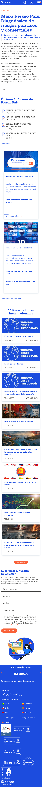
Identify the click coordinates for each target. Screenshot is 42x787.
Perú (6, 712)
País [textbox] (3, 90)
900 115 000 (24, 2)
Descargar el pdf (13, 216)
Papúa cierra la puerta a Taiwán (18, 422)
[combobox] (21, 89)
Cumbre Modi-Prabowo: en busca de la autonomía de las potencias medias (20, 452)
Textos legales (10, 718)
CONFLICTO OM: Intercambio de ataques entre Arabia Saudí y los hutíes (19, 545)
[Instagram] (20, 694)
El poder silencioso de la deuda (18, 336)
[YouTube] (16, 694)
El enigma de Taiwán (13, 364)
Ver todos (6, 144)
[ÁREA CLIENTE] (39, 2)
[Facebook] (11, 694)
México (27, 708)
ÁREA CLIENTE (31, 2)
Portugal (28, 712)
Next (41, 673)
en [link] (7, 723)
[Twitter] (3, 694)
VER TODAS (21, 562)
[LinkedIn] (7, 694)
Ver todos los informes (11, 299)
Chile (7, 708)
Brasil (7, 704)
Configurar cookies (28, 718)
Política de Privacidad (18, 625)
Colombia (28, 704)
